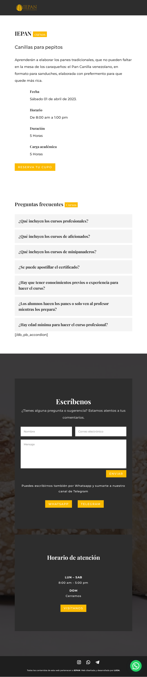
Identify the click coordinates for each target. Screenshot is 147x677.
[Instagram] (79, 662)
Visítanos (73, 608)
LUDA (117, 670)
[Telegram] (97, 662)
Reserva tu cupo (35, 167)
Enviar (116, 473)
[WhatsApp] (88, 662)
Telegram (90, 504)
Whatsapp (58, 504)
